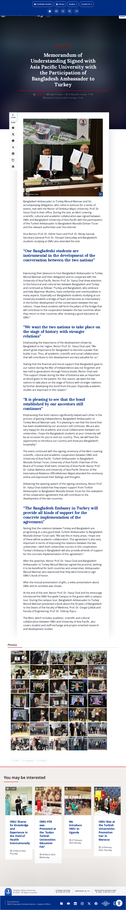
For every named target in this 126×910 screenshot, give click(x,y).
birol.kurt (39, 94)
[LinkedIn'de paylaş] (13, 153)
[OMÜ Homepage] (50, 11)
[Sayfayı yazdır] (13, 166)
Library (61, 4)
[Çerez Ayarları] (115, 903)
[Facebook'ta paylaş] (13, 127)
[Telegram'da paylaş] (13, 147)
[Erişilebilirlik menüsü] (119, 903)
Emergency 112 (82, 891)
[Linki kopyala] (13, 160)
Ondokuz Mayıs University (24, 890)
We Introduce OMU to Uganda (75, 827)
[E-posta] (56, 11)
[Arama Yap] (69, 11)
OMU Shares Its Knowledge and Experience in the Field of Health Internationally (20, 832)
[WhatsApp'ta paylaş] (13, 140)
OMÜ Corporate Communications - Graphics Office (28, 904)
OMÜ (17, 760)
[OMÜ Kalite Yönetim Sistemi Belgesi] (105, 903)
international (64, 47)
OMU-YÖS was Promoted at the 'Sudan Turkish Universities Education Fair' (47, 834)
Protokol (42, 760)
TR (76, 11)
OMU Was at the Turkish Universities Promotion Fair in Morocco (107, 830)
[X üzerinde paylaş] (13, 134)
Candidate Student (44, 4)
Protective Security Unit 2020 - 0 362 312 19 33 (105, 891)
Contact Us (85, 4)
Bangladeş (29, 760)
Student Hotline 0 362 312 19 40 (63, 891)
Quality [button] (72, 4)
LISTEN (13, 117)
